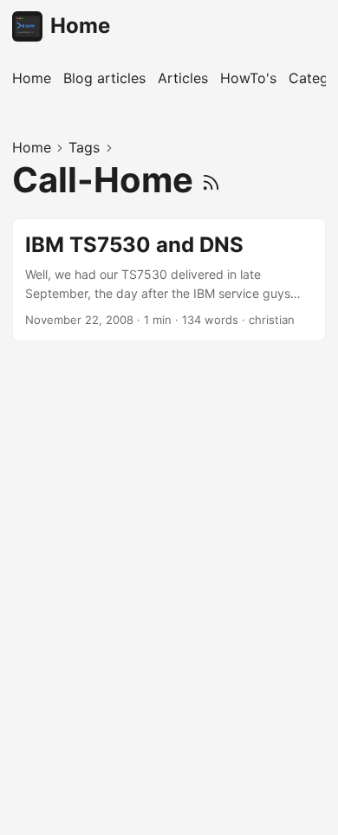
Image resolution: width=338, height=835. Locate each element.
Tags (84, 147)
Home (80, 25)
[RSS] (211, 180)
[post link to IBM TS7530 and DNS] (169, 280)
